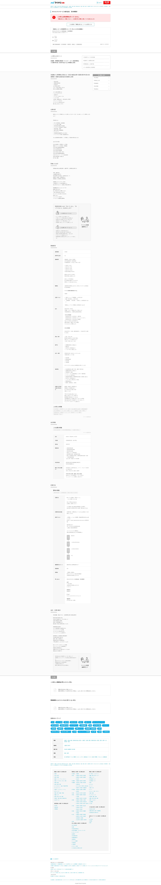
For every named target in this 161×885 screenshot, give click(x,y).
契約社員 (56, 807)
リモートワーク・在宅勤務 (84, 731)
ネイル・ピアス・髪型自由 (82, 756)
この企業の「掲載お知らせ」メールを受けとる (80, 24)
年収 (62, 865)
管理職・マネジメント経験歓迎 (101, 756)
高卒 (90, 822)
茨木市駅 (73, 749)
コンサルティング (93, 794)
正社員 (74, 731)
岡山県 (84, 805)
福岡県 (78, 814)
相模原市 (84, 787)
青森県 (78, 775)
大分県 (81, 816)
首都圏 (73, 782)
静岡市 (78, 798)
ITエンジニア (57, 791)
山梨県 (81, 789)
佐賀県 (81, 814)
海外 (73, 821)
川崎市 (81, 787)
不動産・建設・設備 (93, 796)
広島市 (81, 809)
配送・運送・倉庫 (83, 6)
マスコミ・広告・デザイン (94, 791)
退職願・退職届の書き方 (55, 865)
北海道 (73, 773)
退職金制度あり (75, 837)
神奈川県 (78, 784)
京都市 (78, 803)
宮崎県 (84, 816)
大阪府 (65, 745)
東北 (73, 775)
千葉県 (81, 782)
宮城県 (84, 775)
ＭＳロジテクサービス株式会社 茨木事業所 (101, 6)
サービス (91, 784)
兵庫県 (78, 801)
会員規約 (52, 879)
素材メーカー (92, 777)
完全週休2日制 (74, 835)
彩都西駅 (69, 749)
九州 (73, 814)
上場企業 (73, 844)
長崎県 (84, 814)
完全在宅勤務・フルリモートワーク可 (78, 830)
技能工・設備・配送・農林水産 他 (74, 6)
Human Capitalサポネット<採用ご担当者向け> (98, 879)
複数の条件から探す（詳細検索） (95, 810)
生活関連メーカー (93, 780)
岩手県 (81, 775)
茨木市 (68, 745)
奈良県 (81, 801)
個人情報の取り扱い (59, 879)
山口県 (81, 807)
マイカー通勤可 (73, 756)
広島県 (78, 807)
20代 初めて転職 (97, 725)
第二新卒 (94, 731)
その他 (91, 803)
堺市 (84, 803)
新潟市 (78, 791)
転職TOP (52, 6)
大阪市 (81, 803)
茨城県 (78, 780)
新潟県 (78, 789)
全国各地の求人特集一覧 (94, 812)
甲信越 (73, 789)
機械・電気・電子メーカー (94, 775)
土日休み (91, 819)
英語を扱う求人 (62, 876)
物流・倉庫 (66, 753)
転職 (52, 869)
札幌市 (78, 773)
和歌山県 (84, 801)
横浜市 (78, 787)
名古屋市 (84, 798)
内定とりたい (88, 722)
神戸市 (87, 803)
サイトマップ (66, 879)
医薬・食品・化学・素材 (59, 796)
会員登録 (107, 3)
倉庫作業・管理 (90, 6)
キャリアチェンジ (74, 725)
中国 (73, 805)
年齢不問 (66, 722)
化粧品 (99, 728)
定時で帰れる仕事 (55, 731)
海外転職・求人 (81, 872)
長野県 (84, 789)
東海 (73, 794)
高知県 (78, 812)
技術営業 (53, 728)
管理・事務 (57, 777)
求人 (55, 869)
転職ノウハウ (79, 865)
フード (91, 789)
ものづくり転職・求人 (65, 872)
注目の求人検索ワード (66, 731)
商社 (90, 782)
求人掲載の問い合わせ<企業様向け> (82, 879)
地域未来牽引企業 (64, 725)
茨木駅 (65, 749)
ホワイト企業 (59, 722)
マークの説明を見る (87, 416)
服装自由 (73, 839)
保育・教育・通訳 (58, 784)
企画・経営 (57, 775)
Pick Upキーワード (61, 869)
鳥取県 (78, 805)
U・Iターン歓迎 (91, 756)
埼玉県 (78, 782)
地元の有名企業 (55, 725)
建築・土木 (57, 794)
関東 (90, 725)
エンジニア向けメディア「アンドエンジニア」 (100, 865)
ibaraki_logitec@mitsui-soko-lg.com (74, 595)
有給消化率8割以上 (75, 828)
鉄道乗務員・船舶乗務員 (91, 728)
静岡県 (81, 794)
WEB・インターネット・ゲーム (60, 789)
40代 (53, 722)
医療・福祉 (57, 782)
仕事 (70, 865)
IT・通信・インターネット (94, 773)
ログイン (100, 2)
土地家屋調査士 (83, 725)
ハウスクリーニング (69, 728)
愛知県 (84, 794)
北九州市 (78, 819)
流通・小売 (92, 787)
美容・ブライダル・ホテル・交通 (60, 780)
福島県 (84, 777)
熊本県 (78, 816)
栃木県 (81, 780)
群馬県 (84, 780)
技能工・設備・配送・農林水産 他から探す (61, 6)
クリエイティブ (57, 787)
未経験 (99, 731)
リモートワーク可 (75, 832)
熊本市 (85, 819)
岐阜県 (78, 794)
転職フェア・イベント (87, 865)
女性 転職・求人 (74, 872)
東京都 (84, 782)
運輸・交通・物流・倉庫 (94, 798)
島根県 (81, 805)
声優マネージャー (79, 728)
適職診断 (65, 865)
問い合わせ (72, 879)
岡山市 (78, 809)
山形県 (81, 777)
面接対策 (73, 865)
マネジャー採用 (75, 846)
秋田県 (78, 777)
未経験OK (74, 842)
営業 (55, 773)
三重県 (78, 796)
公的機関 (91, 801)
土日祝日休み (106, 731)
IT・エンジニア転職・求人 (55, 872)
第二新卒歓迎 (67, 756)
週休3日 (81, 722)
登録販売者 (60, 728)
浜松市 (81, 798)
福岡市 (82, 819)
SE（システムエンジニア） (98, 722)
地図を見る (69, 586)
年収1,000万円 (74, 722)
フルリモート (105, 725)
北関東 (73, 780)
